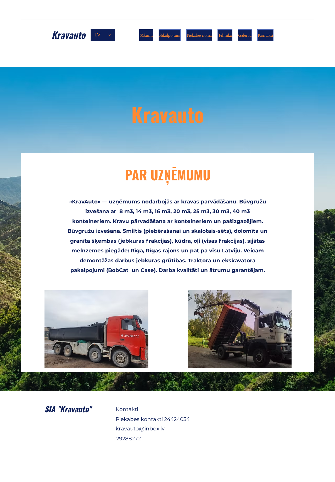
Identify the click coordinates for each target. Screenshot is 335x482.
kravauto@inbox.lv (140, 428)
